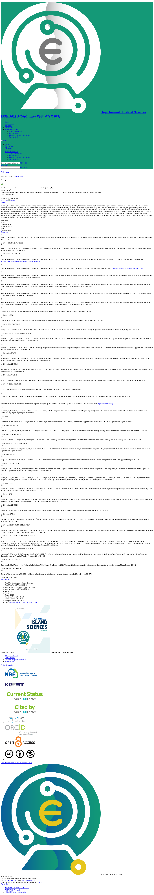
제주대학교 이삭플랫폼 (13, 890)
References (4, 232)
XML (6, 200)
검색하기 (23, 163)
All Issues (8, 126)
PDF (2, 200)
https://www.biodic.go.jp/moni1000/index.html (127, 268)
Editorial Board (14, 133)
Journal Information (11, 129)
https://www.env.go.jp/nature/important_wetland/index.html (20, 261)
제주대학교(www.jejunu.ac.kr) (15, 892)
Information (5, 579)
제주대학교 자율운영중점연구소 (17, 888)
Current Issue (9, 124)
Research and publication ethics (19, 135)
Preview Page (18, 176)
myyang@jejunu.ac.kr (29, 880)
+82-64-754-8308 (10, 880)
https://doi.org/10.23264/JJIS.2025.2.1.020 (23, 602)
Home (7, 122)
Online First (9, 128)
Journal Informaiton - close (23, 763)
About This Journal (15, 131)
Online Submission (7, 665)
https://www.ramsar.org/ (105, 404)
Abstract (3, 202)
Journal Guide (14, 137)
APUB (41, 882)
